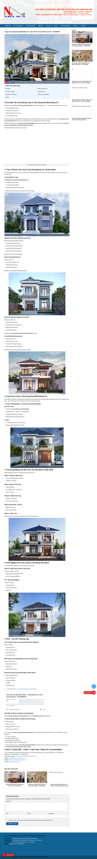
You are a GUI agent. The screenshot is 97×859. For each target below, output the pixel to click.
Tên (7, 813)
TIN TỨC (6, 29)
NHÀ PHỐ (40, 25)
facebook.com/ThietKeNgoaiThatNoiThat (25, 756)
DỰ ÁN (55, 25)
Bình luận (9, 801)
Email (29, 813)
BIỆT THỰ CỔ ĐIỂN (30, 25)
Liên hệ (83, 25)
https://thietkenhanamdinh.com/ (17, 758)
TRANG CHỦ (8, 25)
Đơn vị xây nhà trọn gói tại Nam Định (25, 689)
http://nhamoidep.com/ (14, 761)
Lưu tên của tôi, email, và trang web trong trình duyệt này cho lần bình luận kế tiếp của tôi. (30, 820)
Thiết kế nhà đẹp (65, 25)
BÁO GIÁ (76, 25)
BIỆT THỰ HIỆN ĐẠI (17, 25)
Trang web (51, 813)
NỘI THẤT (48, 25)
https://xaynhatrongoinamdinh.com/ (18, 759)
